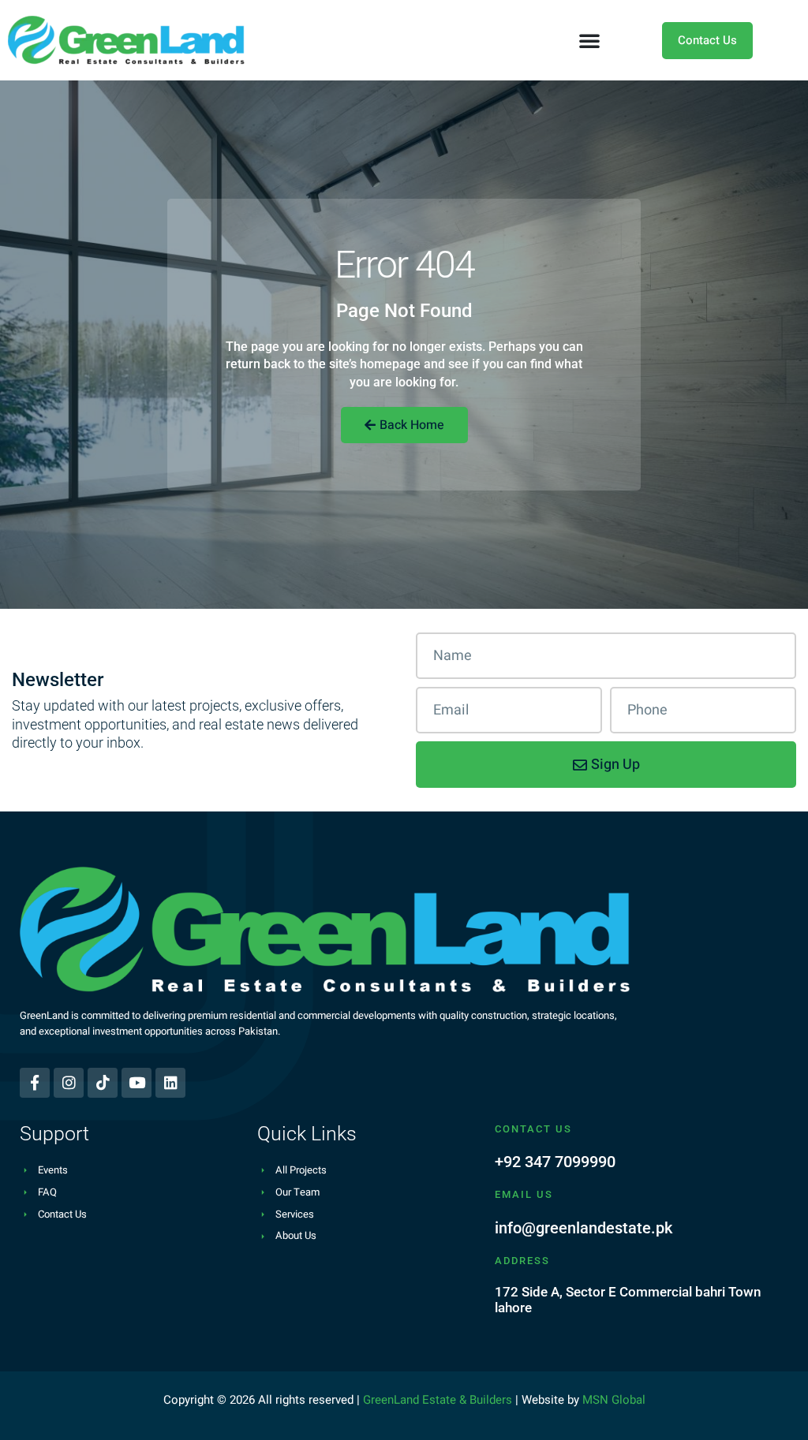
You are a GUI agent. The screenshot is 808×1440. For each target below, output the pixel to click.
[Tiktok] (103, 1083)
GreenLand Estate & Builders (437, 1399)
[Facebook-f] (35, 1083)
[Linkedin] (170, 1083)
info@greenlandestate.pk (583, 1227)
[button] (589, 40)
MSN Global (613, 1399)
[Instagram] (69, 1083)
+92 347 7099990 (555, 1161)
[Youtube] (137, 1083)
